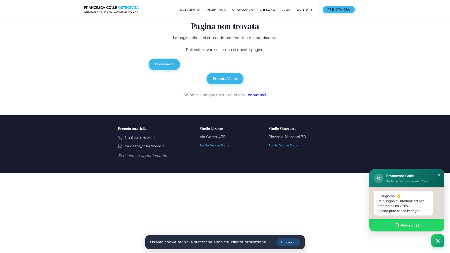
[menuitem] (190, 9)
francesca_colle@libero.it (144, 146)
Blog (261, 64)
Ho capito (288, 242)
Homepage (164, 64)
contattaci (257, 95)
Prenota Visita (225, 79)
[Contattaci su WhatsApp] (437, 240)
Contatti (288, 64)
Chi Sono (197, 64)
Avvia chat (410, 225)
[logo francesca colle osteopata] (111, 10)
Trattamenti (231, 64)
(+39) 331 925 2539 (140, 138)
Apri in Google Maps (214, 145)
